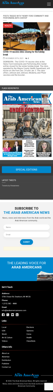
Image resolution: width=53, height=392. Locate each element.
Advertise (5, 357)
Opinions (30, 331)
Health (29, 337)
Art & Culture (7, 337)
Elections (30, 327)
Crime (28, 334)
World (4, 334)
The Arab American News (22, 381)
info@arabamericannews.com (14, 310)
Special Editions (26, 169)
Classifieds (30, 341)
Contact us (6, 367)
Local (4, 327)
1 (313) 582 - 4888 (9, 303)
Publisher (5, 364)
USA (3, 331)
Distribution (6, 360)
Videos (5, 341)
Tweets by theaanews (10, 186)
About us (5, 353)
